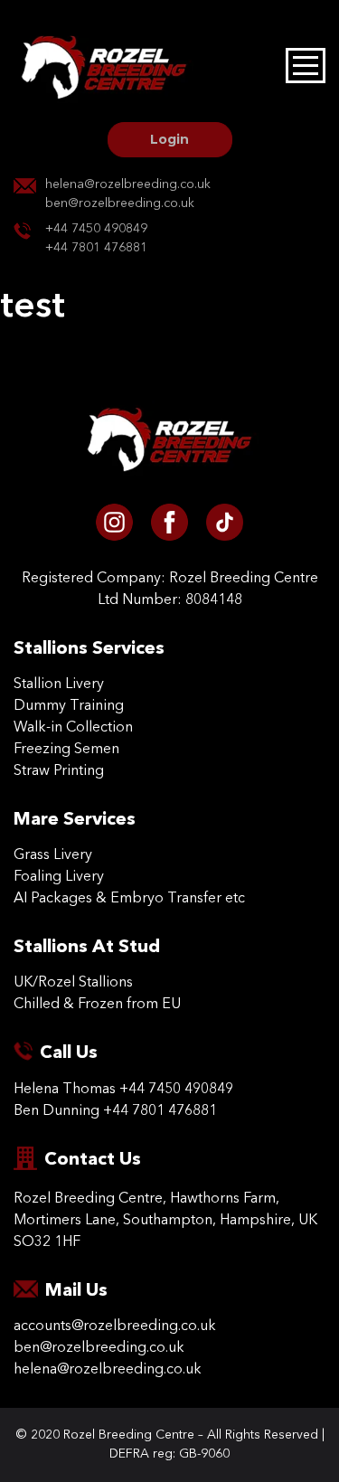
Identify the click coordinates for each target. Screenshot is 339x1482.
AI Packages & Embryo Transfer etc (129, 899)
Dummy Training (69, 706)
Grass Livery (53, 855)
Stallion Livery (59, 684)
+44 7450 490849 (96, 228)
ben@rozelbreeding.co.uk (119, 203)
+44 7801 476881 (96, 247)
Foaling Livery (59, 877)
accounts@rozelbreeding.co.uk (115, 1326)
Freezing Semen (66, 749)
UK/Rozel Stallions (73, 983)
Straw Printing (59, 771)
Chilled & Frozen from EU (97, 1004)
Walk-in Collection (73, 728)
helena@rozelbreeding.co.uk (128, 184)
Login (169, 139)
